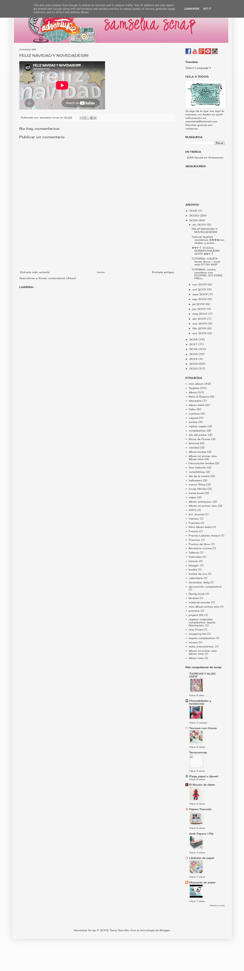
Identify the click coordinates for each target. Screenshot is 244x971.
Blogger (165, 930)
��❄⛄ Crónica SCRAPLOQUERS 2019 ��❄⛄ (206, 250)
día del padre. (198, 434)
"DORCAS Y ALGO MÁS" (202, 675)
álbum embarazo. (200, 501)
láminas (194, 443)
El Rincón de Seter (202, 784)
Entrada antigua (163, 272)
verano (193, 642)
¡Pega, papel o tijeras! (203, 776)
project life (196, 614)
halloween (195, 480)
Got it (207, 8)
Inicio (100, 272)
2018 (193, 339)
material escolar (199, 602)
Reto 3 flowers (199, 396)
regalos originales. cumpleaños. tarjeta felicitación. (202, 622)
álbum (193, 392)
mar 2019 (200, 323)
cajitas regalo (198, 426)
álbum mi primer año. (203, 505)
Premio (193, 531)
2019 (194, 220)
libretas (194, 598)
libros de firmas (199, 439)
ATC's (193, 509)
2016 (194, 349)
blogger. (194, 565)
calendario (196, 578)
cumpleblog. (197, 471)
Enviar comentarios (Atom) (57, 278)
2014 (193, 358)
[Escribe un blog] (85, 118)
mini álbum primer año (204, 606)
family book (197, 593)
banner (193, 561)
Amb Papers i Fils (201, 833)
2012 (193, 368)
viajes (192, 497)
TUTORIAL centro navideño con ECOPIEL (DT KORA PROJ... (207, 274)
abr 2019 (199, 318)
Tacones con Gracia (203, 728)
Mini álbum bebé (200, 526)
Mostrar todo (217, 905)
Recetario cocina (200, 548)
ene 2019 (200, 333)
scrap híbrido (198, 488)
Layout (193, 417)
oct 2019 (199, 289)
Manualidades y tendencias (200, 702)
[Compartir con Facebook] (91, 118)
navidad (194, 447)
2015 (194, 354)
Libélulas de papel (201, 857)
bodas (193, 569)
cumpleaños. (197, 430)
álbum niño (196, 658)
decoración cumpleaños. (205, 586)
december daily (199, 582)
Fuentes (194, 522)
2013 (193, 363)
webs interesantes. (201, 646)
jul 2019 (199, 304)
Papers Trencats (200, 809)
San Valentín (197, 467)
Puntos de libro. (199, 544)
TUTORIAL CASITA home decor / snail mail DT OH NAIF (206, 261)
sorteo (193, 421)
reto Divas (196, 629)
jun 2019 (199, 308)
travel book (196, 493)
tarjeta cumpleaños (202, 638)
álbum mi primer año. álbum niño (203, 652)
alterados (195, 400)
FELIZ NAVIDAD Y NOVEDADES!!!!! (204, 230)
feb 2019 (199, 328)
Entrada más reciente (35, 272)
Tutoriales (195, 556)
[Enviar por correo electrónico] (81, 118)
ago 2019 (200, 299)
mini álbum (196, 383)
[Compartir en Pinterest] (95, 118)
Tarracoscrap (198, 752)
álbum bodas (197, 451)
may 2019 (200, 313)
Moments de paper (202, 882)
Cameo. (194, 518)
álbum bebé (197, 404)
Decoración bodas (201, 463)
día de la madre (199, 476)
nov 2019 (200, 284)
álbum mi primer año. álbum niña (203, 458)
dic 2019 (199, 224)
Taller (192, 409)
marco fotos (197, 484)
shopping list (197, 633)
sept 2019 (200, 294)
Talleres (194, 552)
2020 (194, 215)
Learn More (192, 8)
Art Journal (196, 514)
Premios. (194, 539)
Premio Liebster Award (204, 535)
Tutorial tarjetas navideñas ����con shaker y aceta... (208, 239)
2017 (193, 344)
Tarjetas (194, 388)
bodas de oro (198, 573)
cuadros (194, 413)
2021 (193, 210)
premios (194, 610)
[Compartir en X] (88, 118)
